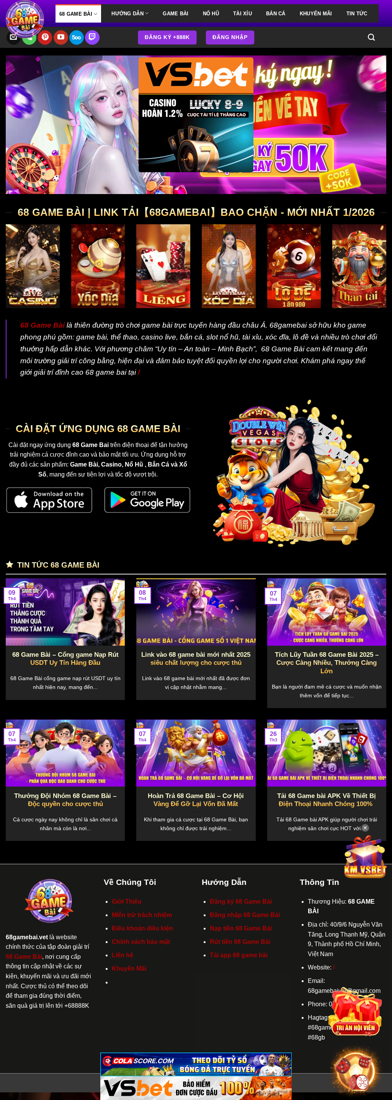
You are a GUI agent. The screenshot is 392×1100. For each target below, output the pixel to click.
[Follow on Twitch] (92, 37)
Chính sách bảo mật (141, 941)
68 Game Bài (75, 14)
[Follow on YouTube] (61, 37)
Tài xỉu (242, 13)
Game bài (175, 13)
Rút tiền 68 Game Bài (240, 941)
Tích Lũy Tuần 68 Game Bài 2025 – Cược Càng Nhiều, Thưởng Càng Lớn (327, 663)
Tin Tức (357, 13)
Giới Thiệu (127, 901)
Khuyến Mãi (316, 13)
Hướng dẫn (127, 13)
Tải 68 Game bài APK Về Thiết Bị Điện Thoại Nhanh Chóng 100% (326, 800)
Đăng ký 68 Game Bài (241, 901)
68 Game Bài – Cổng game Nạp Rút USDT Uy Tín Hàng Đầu (65, 659)
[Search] (371, 37)
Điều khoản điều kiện (142, 928)
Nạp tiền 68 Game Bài (241, 928)
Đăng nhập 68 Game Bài (245, 915)
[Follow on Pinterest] (45, 37)
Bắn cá (276, 13)
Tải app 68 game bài (239, 955)
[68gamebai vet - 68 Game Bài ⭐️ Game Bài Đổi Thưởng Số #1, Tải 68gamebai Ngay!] (25, 19)
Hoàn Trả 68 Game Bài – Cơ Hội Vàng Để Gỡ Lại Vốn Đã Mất (196, 800)
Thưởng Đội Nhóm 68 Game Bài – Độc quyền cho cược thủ (65, 800)
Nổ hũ (211, 13)
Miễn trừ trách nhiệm (142, 915)
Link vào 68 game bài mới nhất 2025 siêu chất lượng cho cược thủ (195, 659)
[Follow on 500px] (76, 37)
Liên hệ (122, 955)
